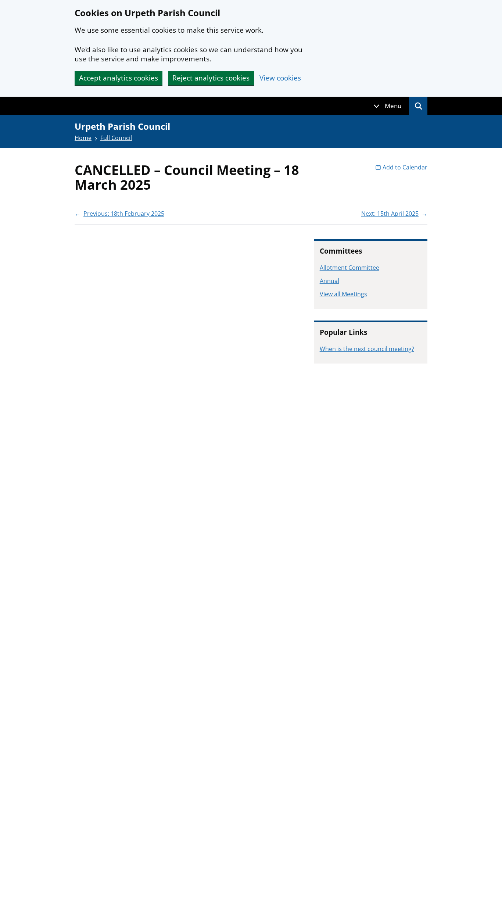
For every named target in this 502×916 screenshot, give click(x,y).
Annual (329, 281)
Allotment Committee (349, 268)
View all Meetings (343, 294)
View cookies (280, 78)
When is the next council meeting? (367, 349)
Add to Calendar (405, 167)
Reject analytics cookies (211, 78)
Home (83, 138)
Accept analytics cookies (118, 78)
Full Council (116, 138)
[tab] (387, 106)
